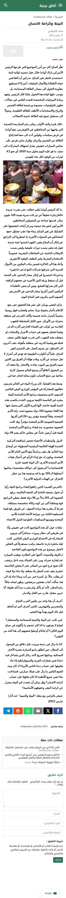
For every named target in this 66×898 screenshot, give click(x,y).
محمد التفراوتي (55, 31)
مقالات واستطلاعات (42, 17)
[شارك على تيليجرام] (8, 711)
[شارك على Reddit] (18, 711)
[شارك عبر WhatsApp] (28, 711)
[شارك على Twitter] (48, 711)
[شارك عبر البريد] (38, 711)
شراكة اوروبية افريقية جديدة (46, 762)
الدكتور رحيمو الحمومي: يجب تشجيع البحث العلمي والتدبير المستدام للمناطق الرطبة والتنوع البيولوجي (32, 756)
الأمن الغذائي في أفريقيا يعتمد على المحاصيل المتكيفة (32, 747)
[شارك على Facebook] (58, 711)
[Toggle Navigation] (61, 6)
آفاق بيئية (47, 5)
